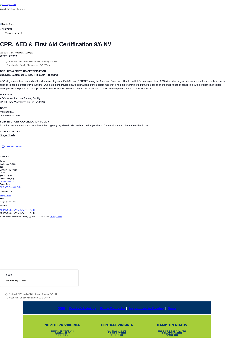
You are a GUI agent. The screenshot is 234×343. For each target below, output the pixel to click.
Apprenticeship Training (146, 308)
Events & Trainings (82, 308)
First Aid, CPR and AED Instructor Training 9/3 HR (32, 61)
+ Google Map (56, 216)
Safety (19, 187)
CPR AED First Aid (8, 187)
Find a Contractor (112, 308)
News (172, 308)
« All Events (6, 28)
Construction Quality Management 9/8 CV (27, 65)
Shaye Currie (5, 195)
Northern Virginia (7, 181)
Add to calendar (14, 146)
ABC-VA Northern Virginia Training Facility (18, 210)
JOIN (61, 308)
